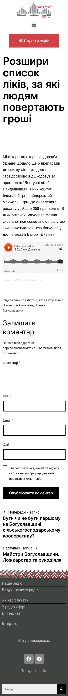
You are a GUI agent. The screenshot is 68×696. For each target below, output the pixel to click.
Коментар (11, 362)
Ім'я (7, 395)
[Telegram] (39, 659)
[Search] (61, 689)
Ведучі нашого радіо (20, 590)
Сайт (7, 444)
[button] (34, 25)
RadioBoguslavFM (11, 280)
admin (59, 300)
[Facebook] (29, 659)
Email (8, 420)
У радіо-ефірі (13, 607)
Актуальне (26, 305)
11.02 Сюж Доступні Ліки (31, 280)
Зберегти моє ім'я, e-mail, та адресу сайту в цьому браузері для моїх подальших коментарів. (34, 473)
